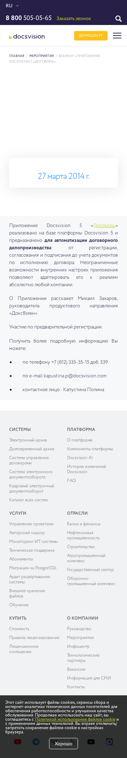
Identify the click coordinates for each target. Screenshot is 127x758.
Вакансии (76, 670)
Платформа (81, 430)
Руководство (79, 629)
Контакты (76, 687)
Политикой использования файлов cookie (75, 720)
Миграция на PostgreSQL (33, 568)
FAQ (71, 481)
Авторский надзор (27, 533)
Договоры (104, 225)
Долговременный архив (31, 449)
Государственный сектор (90, 570)
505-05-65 (29, 18)
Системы (20, 430)
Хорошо (63, 743)
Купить (17, 618)
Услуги (17, 514)
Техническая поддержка (32, 551)
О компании (82, 618)
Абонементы (21, 559)
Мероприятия (41, 56)
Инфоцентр (78, 647)
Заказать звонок (73, 18)
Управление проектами (31, 524)
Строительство (81, 547)
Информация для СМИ (89, 678)
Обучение (19, 605)
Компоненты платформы (90, 449)
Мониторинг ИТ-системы (33, 542)
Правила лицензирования (34, 638)
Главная (17, 56)
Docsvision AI (80, 458)
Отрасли (77, 514)
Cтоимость (19, 629)
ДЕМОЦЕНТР (91, 35)
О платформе (79, 440)
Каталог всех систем (28, 500)
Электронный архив (28, 440)
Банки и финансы (83, 524)
